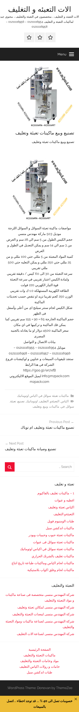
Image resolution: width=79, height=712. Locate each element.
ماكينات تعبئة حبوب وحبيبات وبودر (51, 535)
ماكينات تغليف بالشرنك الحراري (53, 556)
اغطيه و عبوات (64, 500)
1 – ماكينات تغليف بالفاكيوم (55, 493)
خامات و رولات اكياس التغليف (39, 666)
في (63, 406)
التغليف (44, 401)
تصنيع (21, 401)
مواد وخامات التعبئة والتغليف (39, 661)
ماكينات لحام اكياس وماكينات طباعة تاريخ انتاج (43, 563)
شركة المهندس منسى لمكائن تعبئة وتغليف (45, 607)
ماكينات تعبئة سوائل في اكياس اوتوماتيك (43, 396)
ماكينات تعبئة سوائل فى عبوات (53, 542)
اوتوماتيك (32, 401)
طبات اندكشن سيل (39, 672)
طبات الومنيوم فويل (60, 521)
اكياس (65, 401)
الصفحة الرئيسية (40, 649)
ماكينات (54, 406)
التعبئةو (54, 401)
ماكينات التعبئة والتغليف (39, 655)
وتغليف (37, 406)
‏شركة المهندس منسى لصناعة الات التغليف (45, 634)
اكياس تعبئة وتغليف (61, 507)
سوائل (70, 406)
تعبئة (13, 401)
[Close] (76, 699)
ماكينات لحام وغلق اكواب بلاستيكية (50, 570)
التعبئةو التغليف (63, 514)
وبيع (45, 406)
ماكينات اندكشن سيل (60, 528)
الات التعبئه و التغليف (39, 9)
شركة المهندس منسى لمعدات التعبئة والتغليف (43, 614)
